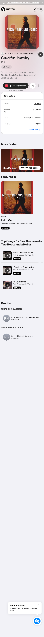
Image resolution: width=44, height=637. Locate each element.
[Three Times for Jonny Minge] (7, 256)
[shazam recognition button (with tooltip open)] (37, 620)
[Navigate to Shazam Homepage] (8, 9)
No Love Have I (19, 282)
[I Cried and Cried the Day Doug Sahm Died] (7, 270)
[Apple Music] (5, 228)
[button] (42, 2)
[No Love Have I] (7, 285)
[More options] (39, 85)
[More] (37, 258)
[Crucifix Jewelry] (40, 54)
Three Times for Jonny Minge (26, 252)
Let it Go (13, 78)
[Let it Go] (17, 205)
